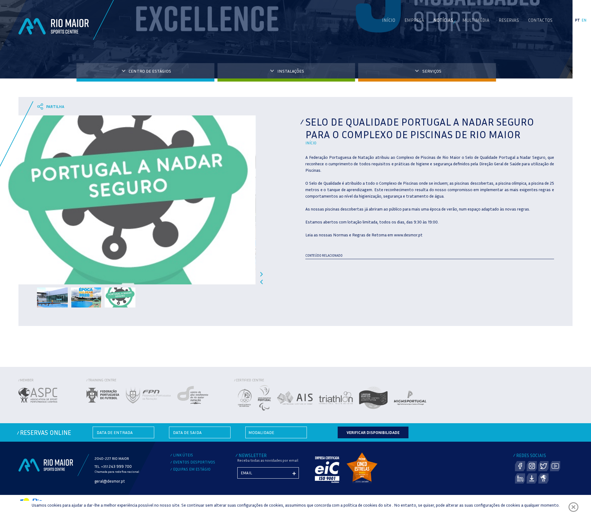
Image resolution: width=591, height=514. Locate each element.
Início (310, 142)
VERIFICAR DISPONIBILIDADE (373, 432)
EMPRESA (414, 20)
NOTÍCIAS (443, 20)
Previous (261, 281)
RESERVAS (509, 20)
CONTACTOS (540, 20)
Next (261, 274)
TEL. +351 (113, 466)
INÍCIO (388, 20)
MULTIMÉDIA (475, 20)
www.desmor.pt (408, 234)
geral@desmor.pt (109, 481)
